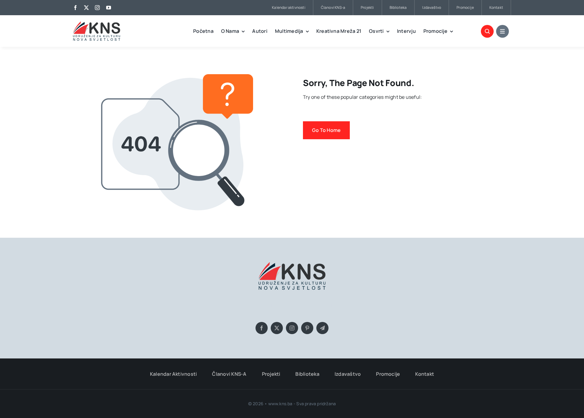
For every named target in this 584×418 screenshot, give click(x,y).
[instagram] (97, 7)
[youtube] (108, 7)
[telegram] (322, 328)
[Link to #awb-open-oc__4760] (502, 31)
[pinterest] (307, 328)
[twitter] (86, 7)
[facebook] (75, 7)
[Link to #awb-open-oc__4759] (487, 31)
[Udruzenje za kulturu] (96, 23)
